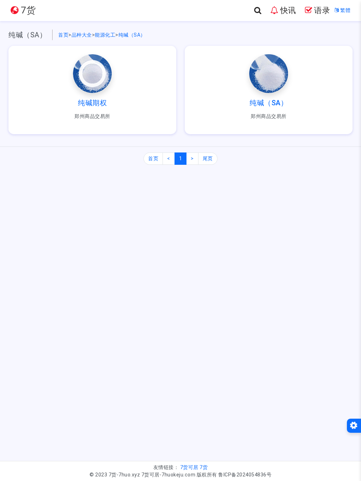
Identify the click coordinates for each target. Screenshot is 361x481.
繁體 (344, 10)
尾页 (208, 158)
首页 (63, 35)
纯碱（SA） (132, 35)
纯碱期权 (92, 103)
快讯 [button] (287, 10)
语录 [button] (321, 10)
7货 (204, 467)
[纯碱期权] (92, 73)
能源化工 (105, 35)
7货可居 (189, 467)
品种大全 (82, 35)
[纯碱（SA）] (268, 73)
